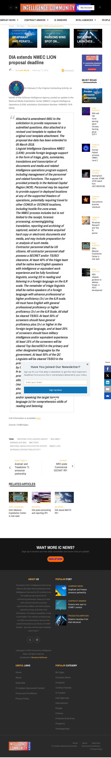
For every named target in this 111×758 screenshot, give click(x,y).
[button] (55, 367)
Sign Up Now (55, 390)
